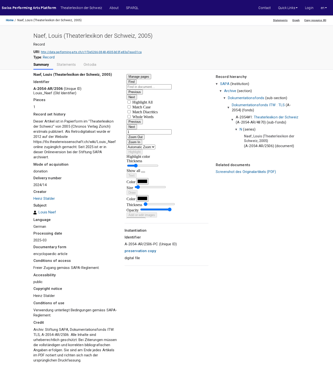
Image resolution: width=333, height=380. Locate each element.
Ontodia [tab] (90, 65)
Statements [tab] (66, 65)
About (114, 8)
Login (309, 8)
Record (49, 57)
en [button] (322, 8)
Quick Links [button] (286, 8)
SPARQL (132, 8)
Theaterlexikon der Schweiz (81, 8)
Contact (264, 8)
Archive (230, 91)
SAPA (224, 84)
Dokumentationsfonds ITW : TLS (258, 105)
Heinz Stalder (44, 198)
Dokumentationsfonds (246, 98)
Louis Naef (47, 212)
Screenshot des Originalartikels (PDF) (246, 172)
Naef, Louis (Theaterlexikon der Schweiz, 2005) (269, 138)
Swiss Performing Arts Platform (29, 7)
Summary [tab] (41, 65)
